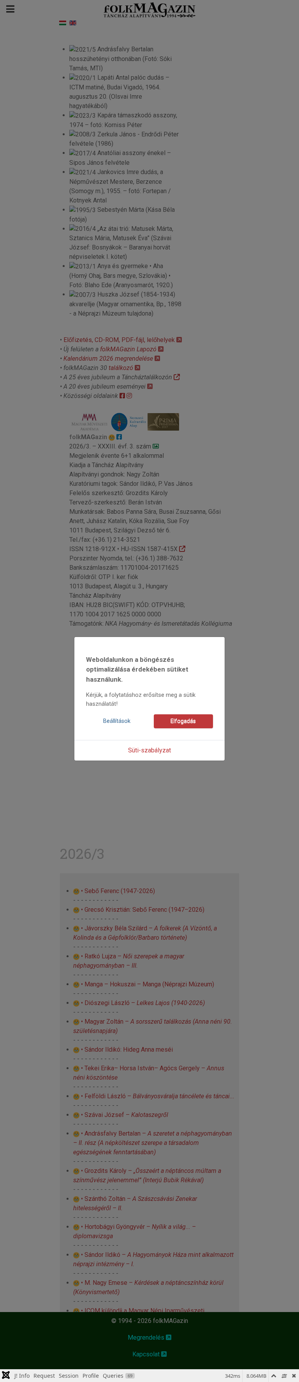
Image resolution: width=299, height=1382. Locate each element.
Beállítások (116, 721)
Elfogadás (183, 721)
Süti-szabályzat (149, 750)
